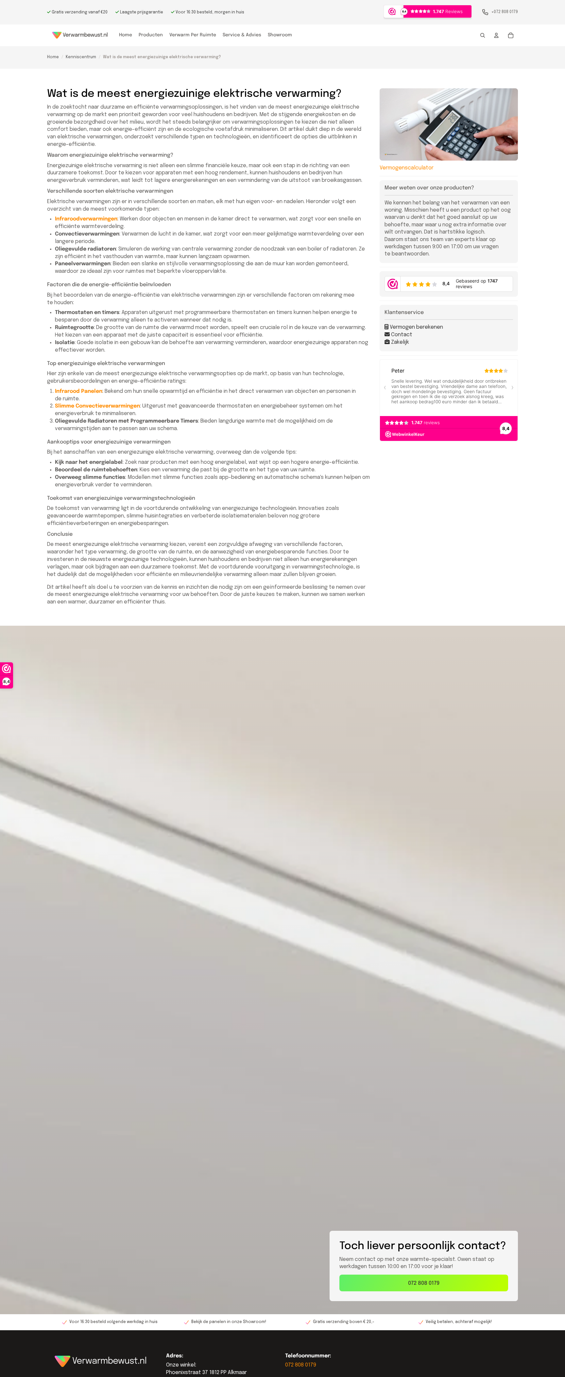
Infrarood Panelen (78, 391)
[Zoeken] (482, 35)
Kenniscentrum (81, 57)
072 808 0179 (423, 1283)
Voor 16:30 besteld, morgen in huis (209, 12)
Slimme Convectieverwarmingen (97, 406)
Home (53, 57)
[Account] (496, 35)
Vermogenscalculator (407, 168)
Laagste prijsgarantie (141, 12)
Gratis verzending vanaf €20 (79, 12)
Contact (401, 335)
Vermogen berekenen (415, 327)
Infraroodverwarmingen (86, 219)
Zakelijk (399, 342)
